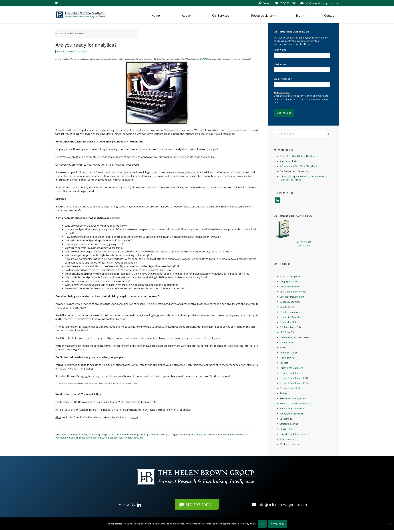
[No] (390, 523)
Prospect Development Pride (294, 383)
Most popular (286, 342)
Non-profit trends (120, 434)
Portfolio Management (291, 368)
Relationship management (293, 398)
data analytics (78, 437)
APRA (199, 434)
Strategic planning (139, 434)
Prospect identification (291, 388)
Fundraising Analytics (99, 434)
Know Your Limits (288, 161)
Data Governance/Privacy (292, 291)
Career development (290, 286)
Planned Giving (287, 357)
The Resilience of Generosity (294, 171)
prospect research (117, 437)
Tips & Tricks (286, 429)
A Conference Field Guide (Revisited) (298, 166)
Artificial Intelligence (290, 276)
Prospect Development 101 (293, 378)
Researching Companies (292, 408)
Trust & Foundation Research (294, 434)
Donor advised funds (290, 302)
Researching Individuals (291, 413)
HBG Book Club (287, 332)
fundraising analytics (96, 437)
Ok (262, 523)
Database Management (291, 296)
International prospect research (295, 337)
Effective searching (289, 312)
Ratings (283, 393)
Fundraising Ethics (288, 322)
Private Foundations (289, 373)
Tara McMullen (205, 59)
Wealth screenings (159, 434)
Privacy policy (277, 523)
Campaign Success (77, 434)
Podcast (283, 362)
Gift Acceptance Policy (291, 327)
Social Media (285, 418)
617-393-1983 (198, 505)
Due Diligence (286, 307)
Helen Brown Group (84, 14)
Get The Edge (284, 113)
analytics (190, 434)
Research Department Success (295, 403)
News (282, 347)
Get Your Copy (304, 241)
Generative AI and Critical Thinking (296, 156)
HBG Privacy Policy (282, 92)
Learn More (304, 245)
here (138, 402)
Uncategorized (287, 439)
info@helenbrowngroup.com (282, 504)
